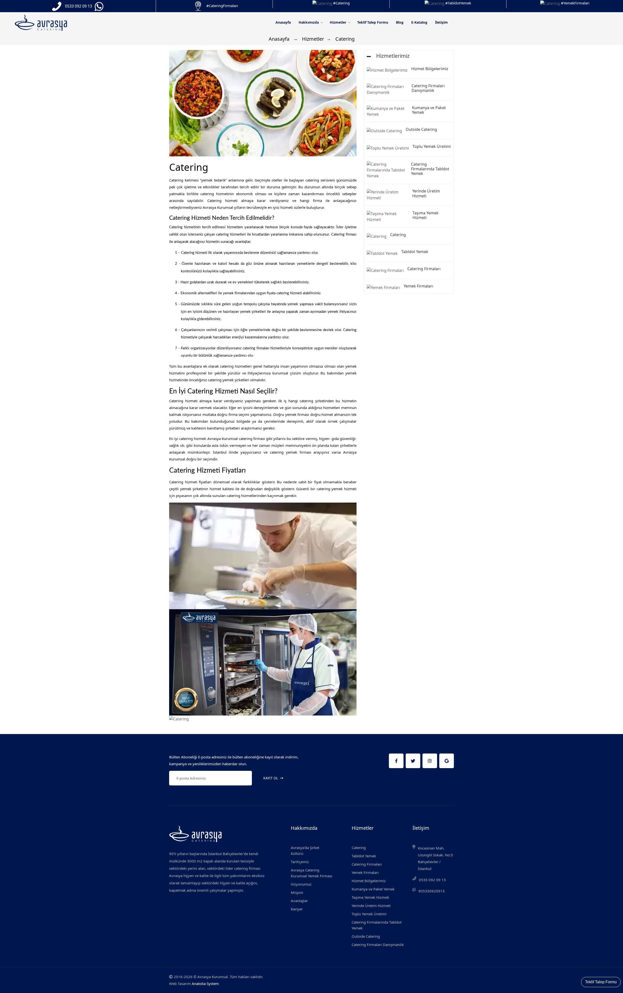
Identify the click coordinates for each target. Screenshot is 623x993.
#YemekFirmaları (575, 2)
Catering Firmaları (423, 268)
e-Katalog (419, 22)
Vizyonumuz (301, 884)
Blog (399, 22)
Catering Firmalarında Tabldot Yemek (430, 169)
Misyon (297, 892)
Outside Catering (421, 129)
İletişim (441, 22)
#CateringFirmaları (222, 5)
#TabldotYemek (458, 2)
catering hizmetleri (231, 234)
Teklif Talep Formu (372, 22)
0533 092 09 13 (432, 879)
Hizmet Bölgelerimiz (429, 68)
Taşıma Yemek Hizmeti (425, 215)
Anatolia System (205, 983)
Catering (398, 234)
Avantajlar (299, 900)
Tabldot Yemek (414, 251)
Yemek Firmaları (418, 286)
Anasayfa (283, 22)
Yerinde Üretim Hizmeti (426, 193)
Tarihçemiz (300, 861)
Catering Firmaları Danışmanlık (428, 88)
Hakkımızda (309, 22)
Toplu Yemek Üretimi (431, 146)
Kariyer (297, 909)
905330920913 (431, 890)
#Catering (341, 2)
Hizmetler (338, 22)
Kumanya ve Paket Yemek (429, 110)
